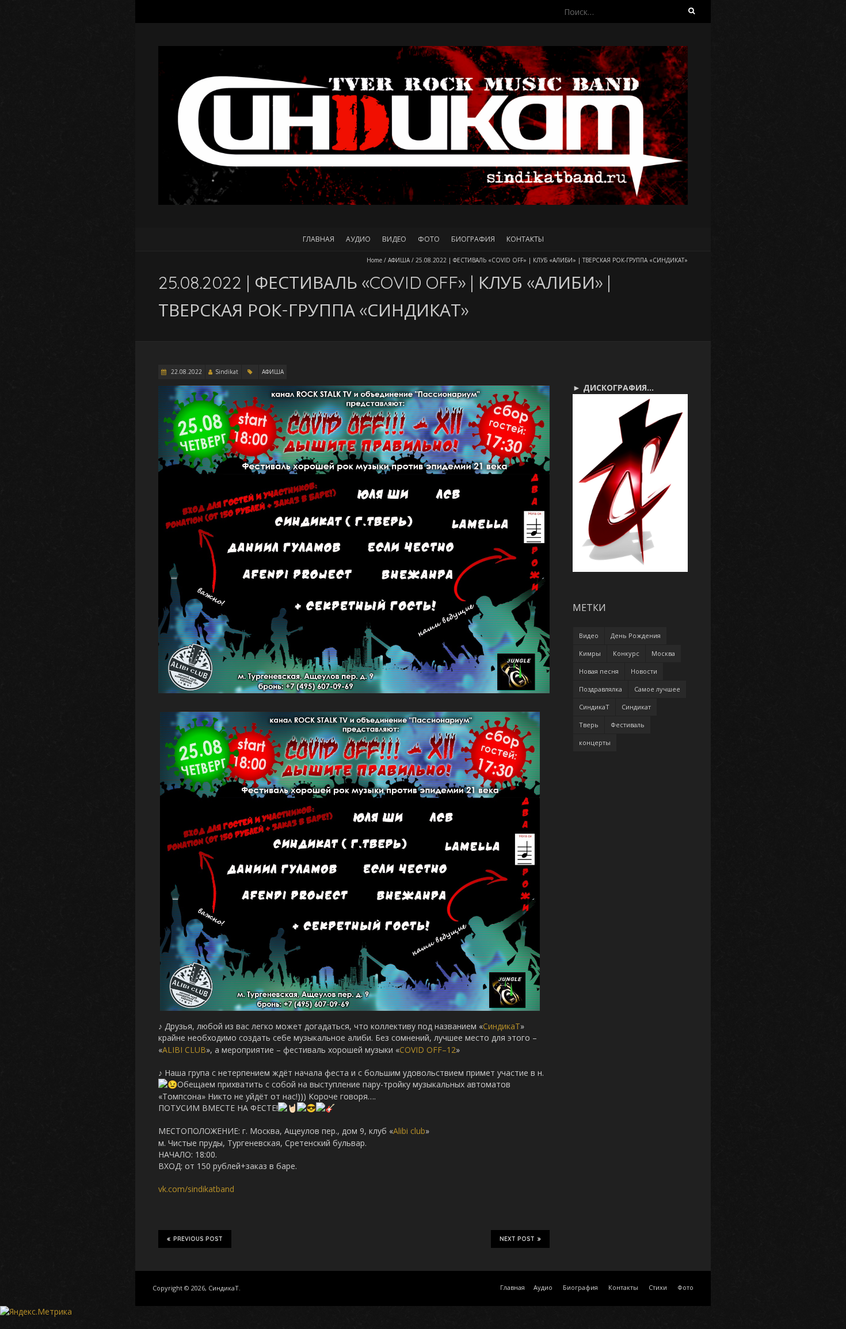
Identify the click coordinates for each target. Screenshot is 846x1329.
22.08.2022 (185, 372)
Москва (663, 653)
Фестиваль (628, 724)
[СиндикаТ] (423, 51)
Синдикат (636, 706)
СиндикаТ (501, 1026)
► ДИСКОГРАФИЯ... (613, 387)
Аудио (358, 239)
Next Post (517, 1239)
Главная (318, 239)
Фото (429, 239)
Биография (473, 239)
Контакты (525, 239)
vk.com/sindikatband (196, 1188)
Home (374, 260)
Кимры (590, 653)
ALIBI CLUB (184, 1049)
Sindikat (226, 372)
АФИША (399, 260)
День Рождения (636, 635)
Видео (394, 239)
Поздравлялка (600, 689)
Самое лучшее (657, 689)
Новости (644, 671)
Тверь (589, 724)
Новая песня (599, 671)
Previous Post (198, 1239)
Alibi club (409, 1130)
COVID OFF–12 (427, 1049)
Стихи (658, 1287)
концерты (595, 742)
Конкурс (626, 653)
